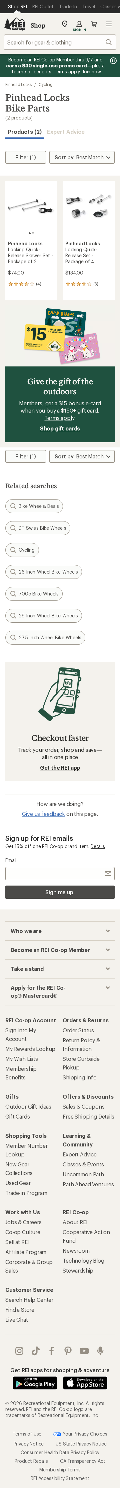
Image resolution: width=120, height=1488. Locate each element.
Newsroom (76, 1250)
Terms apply (59, 418)
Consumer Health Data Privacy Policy (60, 1452)
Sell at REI (17, 1242)
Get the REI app (60, 767)
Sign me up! (60, 892)
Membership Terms (59, 1469)
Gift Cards (17, 1116)
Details (98, 846)
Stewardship (78, 1270)
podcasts (100, 1351)
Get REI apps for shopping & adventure (59, 1370)
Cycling (46, 84)
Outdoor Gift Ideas (28, 1106)
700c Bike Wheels (39, 593)
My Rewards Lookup (30, 1049)
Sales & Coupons (84, 1106)
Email (10, 860)
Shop (38, 25)
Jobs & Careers (23, 1222)
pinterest (68, 1351)
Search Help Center (29, 1299)
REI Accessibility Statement (60, 1478)
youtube (84, 1351)
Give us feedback (43, 814)
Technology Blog (83, 1260)
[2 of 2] (33, 233)
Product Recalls (31, 1461)
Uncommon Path (83, 1174)
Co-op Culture (22, 1232)
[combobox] (60, 42)
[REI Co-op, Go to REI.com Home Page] (14, 24)
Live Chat (16, 1319)
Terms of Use (27, 1434)
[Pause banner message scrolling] (112, 61)
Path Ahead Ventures (88, 1184)
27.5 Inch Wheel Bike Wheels (50, 637)
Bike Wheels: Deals (39, 506)
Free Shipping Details (88, 1116)
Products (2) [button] (25, 131)
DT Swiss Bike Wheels (42, 528)
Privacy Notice (29, 1444)
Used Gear (18, 1183)
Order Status (78, 1030)
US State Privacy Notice (81, 1444)
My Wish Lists (21, 1059)
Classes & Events (83, 1164)
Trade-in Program (26, 1193)
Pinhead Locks (18, 84)
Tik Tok (35, 1351)
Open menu (108, 24)
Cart (94, 24)
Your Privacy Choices (84, 1434)
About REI (75, 1222)
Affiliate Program (25, 1252)
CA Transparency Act (82, 1461)
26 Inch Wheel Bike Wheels (48, 572)
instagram (19, 1351)
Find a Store (19, 1309)
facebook (51, 1351)
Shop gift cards (60, 428)
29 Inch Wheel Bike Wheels (48, 615)
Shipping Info (80, 1077)
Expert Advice (66, 131)
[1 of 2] (29, 233)
